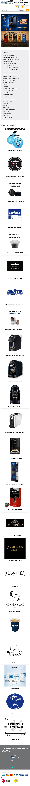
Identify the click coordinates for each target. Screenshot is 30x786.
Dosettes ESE (6, 92)
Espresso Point (23, 2)
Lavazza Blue (19, 1)
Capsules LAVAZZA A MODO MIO (10, 57)
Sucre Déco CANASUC (8, 101)
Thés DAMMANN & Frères (9, 99)
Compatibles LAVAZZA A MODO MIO (11, 59)
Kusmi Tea (5, 97)
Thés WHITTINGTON (8, 95)
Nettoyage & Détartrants (9, 109)
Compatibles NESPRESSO (9, 90)
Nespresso (25, 4)
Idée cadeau (6, 111)
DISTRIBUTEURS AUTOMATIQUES (11, 88)
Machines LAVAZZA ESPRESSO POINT (15, 432)
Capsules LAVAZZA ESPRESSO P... (11, 68)
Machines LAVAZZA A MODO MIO (11, 72)
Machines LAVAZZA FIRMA (9, 76)
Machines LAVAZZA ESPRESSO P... (11, 78)
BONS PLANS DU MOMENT (9, 55)
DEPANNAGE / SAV (7, 117)
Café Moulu (5, 86)
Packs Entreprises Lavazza (9, 80)
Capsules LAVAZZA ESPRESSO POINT (15, 304)
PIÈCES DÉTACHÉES (7, 115)
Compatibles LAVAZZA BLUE (9, 63)
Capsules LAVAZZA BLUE (8, 61)
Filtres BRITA (6, 107)
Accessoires (5, 103)
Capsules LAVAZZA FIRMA (9, 65)
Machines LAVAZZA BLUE (9, 74)
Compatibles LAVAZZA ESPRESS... (11, 70)
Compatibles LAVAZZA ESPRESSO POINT (15, 329)
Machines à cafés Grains (8, 82)
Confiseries (5, 105)
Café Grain (5, 84)
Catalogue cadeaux (7, 113)
